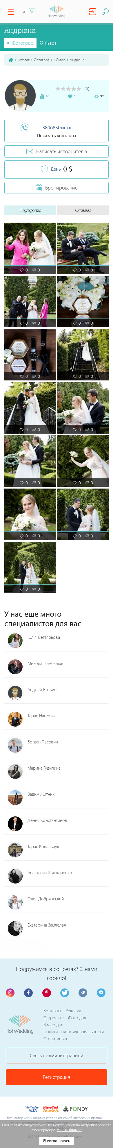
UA (23, 12)
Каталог (23, 59)
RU (32, 12)
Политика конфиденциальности (73, 1031)
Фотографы (43, 59)
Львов (60, 59)
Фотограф (23, 43)
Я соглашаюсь (56, 1140)
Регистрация (56, 1077)
